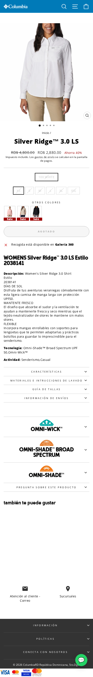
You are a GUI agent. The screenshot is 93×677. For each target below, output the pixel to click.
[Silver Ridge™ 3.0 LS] (9, 211)
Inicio (45, 133)
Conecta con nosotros (45, 652)
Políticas (45, 638)
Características (46, 371)
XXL (73, 191)
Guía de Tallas (46, 389)
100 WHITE (46, 177)
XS (18, 191)
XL (61, 191)
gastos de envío (45, 157)
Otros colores (46, 202)
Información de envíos (46, 398)
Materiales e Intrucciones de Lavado (46, 380)
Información (45, 625)
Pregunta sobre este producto (46, 487)
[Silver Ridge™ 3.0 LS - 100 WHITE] (16, 566)
